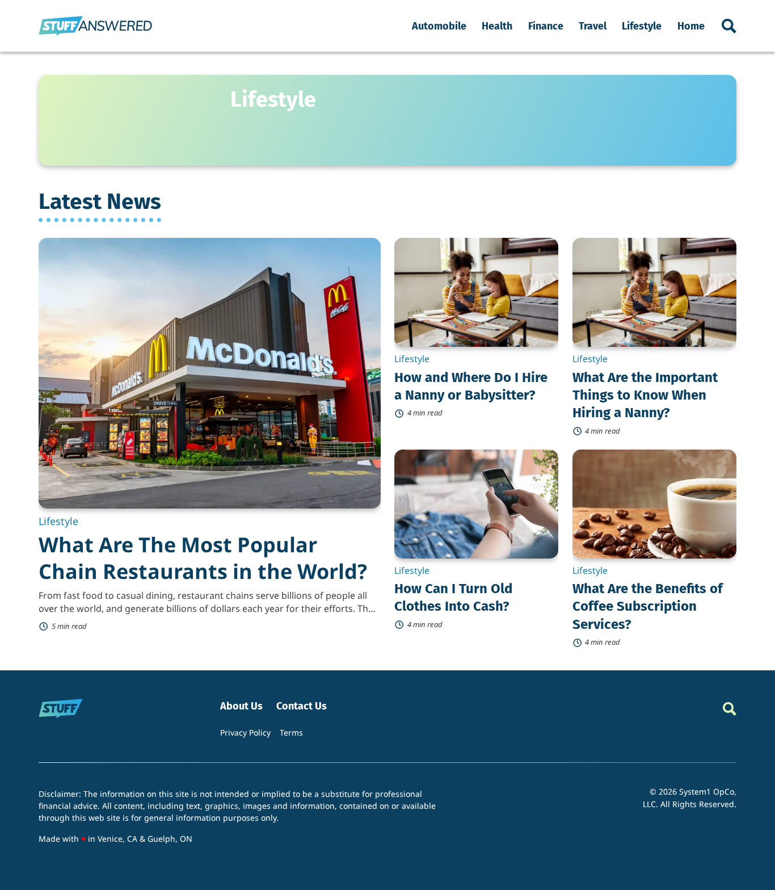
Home (691, 26)
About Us (241, 706)
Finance (545, 26)
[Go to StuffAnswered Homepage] (95, 26)
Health (497, 26)
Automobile (439, 26)
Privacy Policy (245, 732)
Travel (592, 26)
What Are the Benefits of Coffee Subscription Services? (647, 606)
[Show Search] (729, 26)
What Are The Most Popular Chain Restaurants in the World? (203, 558)
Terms (291, 732)
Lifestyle (642, 26)
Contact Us (301, 706)
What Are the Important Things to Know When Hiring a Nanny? (645, 395)
